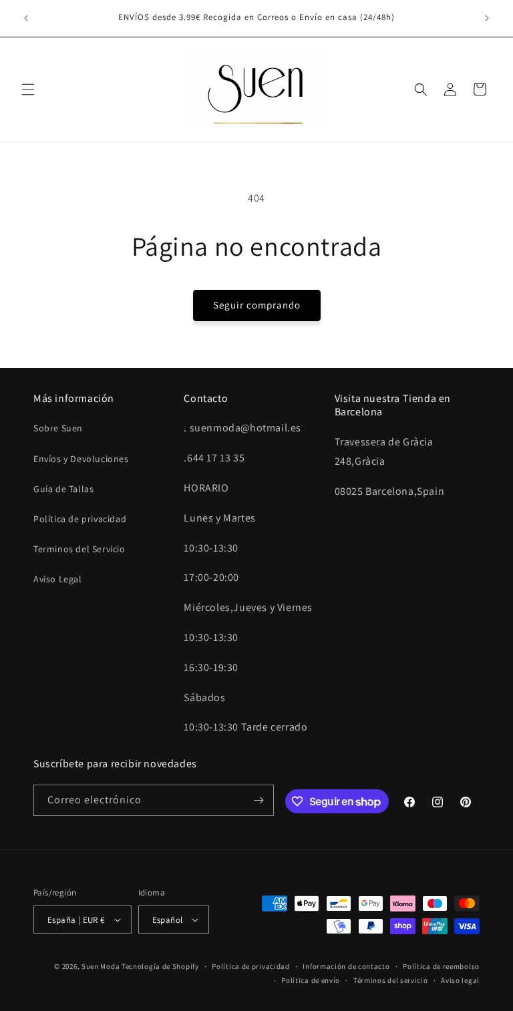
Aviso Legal (57, 579)
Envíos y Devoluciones (81, 459)
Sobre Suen (58, 428)
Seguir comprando (257, 304)
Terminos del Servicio (79, 549)
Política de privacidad (79, 519)
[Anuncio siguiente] (487, 18)
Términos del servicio (390, 980)
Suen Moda (100, 966)
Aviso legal (460, 980)
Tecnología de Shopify (160, 966)
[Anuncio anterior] (26, 18)
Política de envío (310, 980)
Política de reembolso (441, 966)
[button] (28, 89)
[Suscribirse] (258, 800)
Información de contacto (346, 966)
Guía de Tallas (63, 489)
